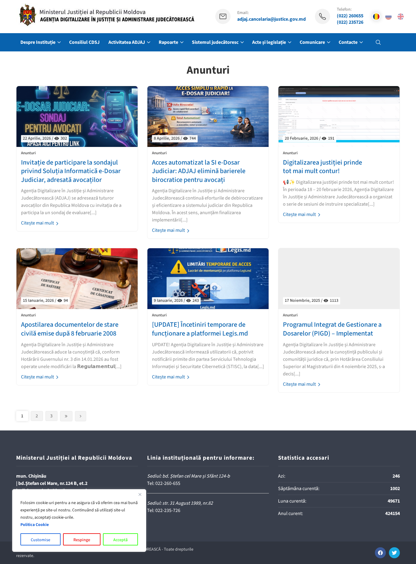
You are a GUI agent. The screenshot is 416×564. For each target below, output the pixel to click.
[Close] (139, 494)
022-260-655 (167, 483)
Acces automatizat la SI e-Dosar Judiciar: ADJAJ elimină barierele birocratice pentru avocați (198, 171)
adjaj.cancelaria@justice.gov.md (271, 19)
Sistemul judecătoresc (215, 42)
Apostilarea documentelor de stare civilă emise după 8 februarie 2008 (69, 329)
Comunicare (312, 42)
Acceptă (120, 540)
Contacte (348, 42)
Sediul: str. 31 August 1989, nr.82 (180, 503)
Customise (40, 540)
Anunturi (28, 153)
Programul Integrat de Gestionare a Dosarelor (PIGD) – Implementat (332, 329)
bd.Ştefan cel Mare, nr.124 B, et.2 (52, 483)
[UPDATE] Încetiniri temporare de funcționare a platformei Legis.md (200, 329)
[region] (79, 520)
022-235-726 (167, 510)
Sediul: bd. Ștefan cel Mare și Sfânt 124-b (188, 476)
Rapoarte (168, 42)
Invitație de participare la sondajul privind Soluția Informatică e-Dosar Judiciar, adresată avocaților (71, 171)
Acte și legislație (269, 42)
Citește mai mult (38, 223)
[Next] (66, 416)
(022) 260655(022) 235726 (350, 19)
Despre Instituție (37, 42)
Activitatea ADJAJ (126, 42)
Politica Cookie (34, 525)
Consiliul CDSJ (84, 42)
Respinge (81, 540)
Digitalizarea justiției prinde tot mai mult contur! (322, 167)
